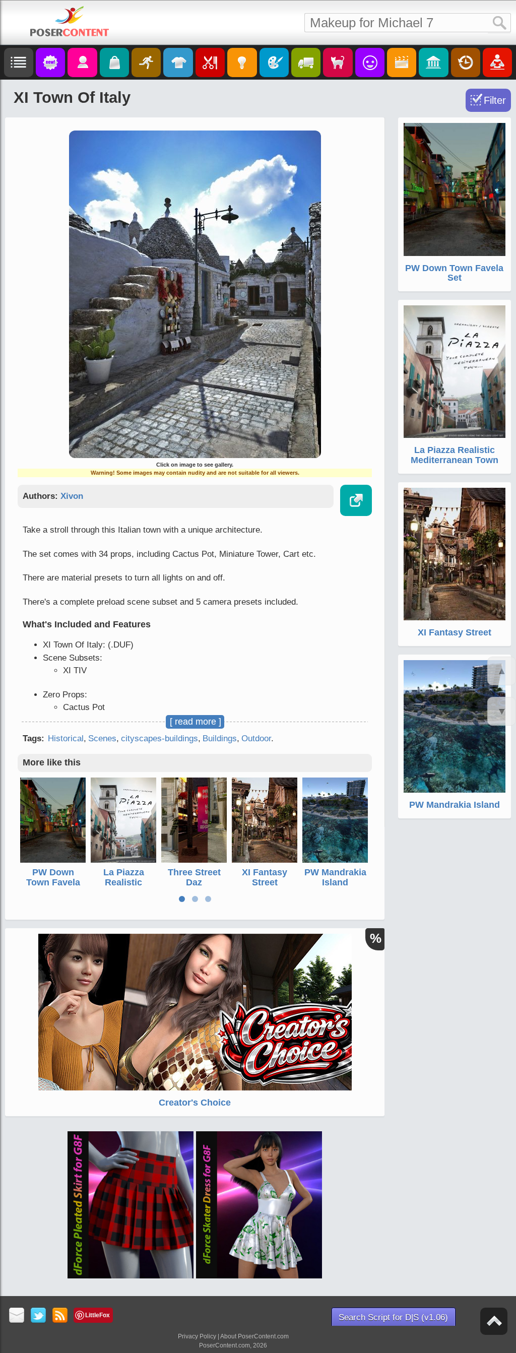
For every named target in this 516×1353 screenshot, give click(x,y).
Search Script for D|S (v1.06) (393, 1317)
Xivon (71, 496)
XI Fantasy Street (264, 877)
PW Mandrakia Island (335, 877)
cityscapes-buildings (159, 738)
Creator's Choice (195, 1103)
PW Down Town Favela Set (53, 882)
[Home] (69, 21)
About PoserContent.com (254, 1336)
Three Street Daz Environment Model (194, 887)
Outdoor (256, 738)
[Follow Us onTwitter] (38, 1316)
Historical (66, 738)
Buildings (220, 738)
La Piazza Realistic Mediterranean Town (124, 887)
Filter (495, 100)
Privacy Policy (197, 1336)
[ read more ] (195, 722)
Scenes (102, 738)
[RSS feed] (60, 1316)
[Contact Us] (17, 1316)
